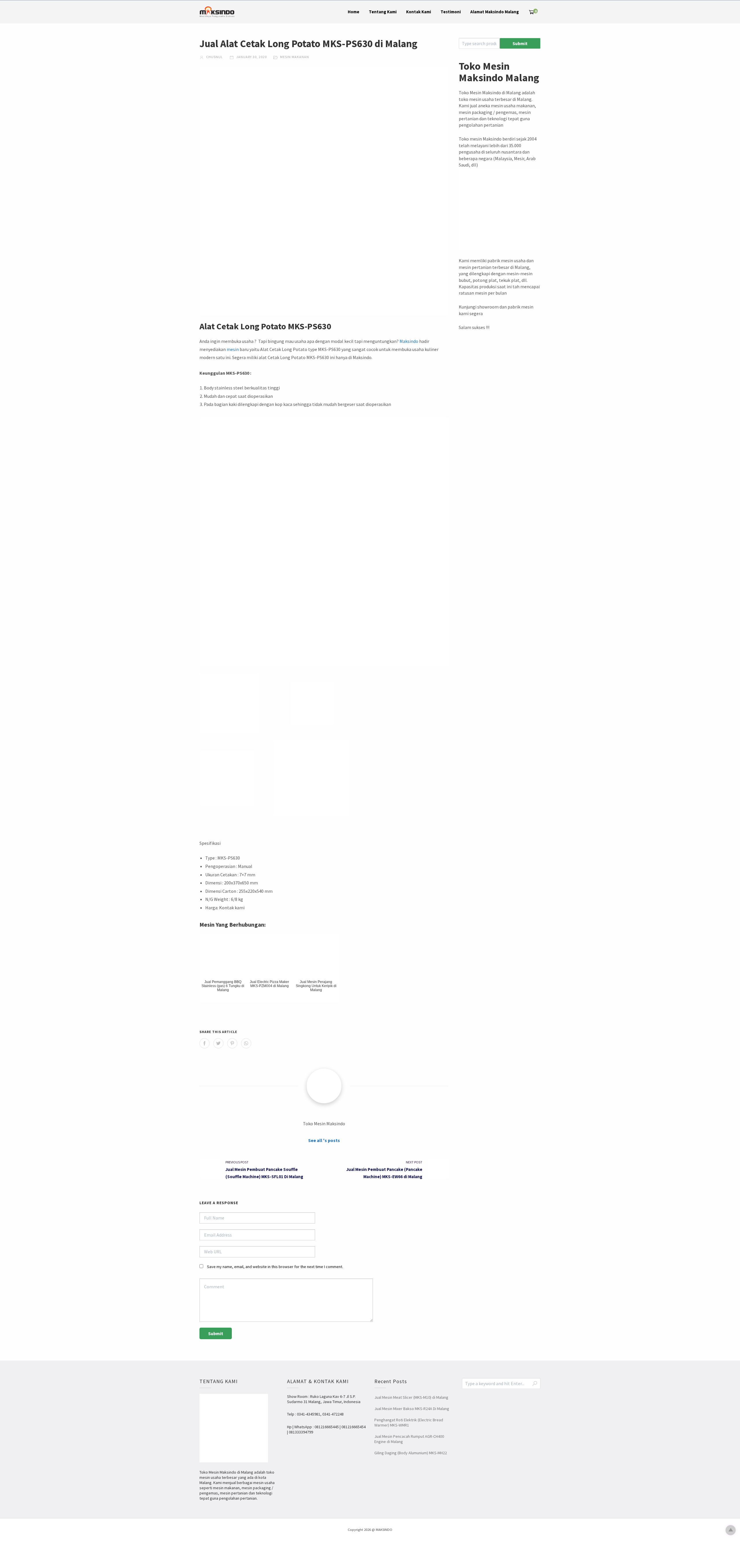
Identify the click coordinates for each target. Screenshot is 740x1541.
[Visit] (324, 1086)
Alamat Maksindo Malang (494, 11)
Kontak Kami (418, 11)
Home (353, 11)
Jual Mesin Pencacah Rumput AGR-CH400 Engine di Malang (409, 1439)
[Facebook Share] (204, 1043)
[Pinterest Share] (232, 1043)
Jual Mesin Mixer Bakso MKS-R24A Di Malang (411, 1408)
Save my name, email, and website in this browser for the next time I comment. (275, 1266)
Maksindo (408, 341)
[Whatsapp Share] (246, 1043)
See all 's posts (324, 1140)
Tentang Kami (383, 11)
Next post (414, 1162)
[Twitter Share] (218, 1043)
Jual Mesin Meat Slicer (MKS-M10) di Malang (411, 1397)
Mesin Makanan (294, 57)
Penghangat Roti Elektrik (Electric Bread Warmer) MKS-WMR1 (408, 1422)
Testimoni (451, 11)
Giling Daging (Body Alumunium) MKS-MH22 (410, 1452)
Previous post (237, 1162)
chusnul (214, 57)
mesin (233, 349)
